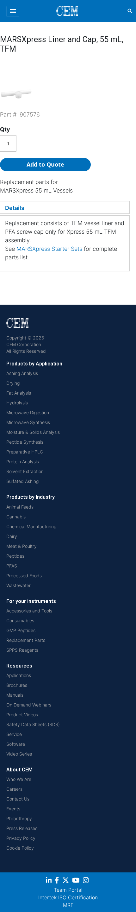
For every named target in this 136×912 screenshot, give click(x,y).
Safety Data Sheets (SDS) (33, 724)
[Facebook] (58, 881)
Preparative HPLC (24, 451)
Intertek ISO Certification (68, 897)
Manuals (14, 695)
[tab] (65, 207)
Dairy (11, 536)
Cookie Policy (20, 848)
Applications (18, 675)
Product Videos (22, 714)
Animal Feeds (20, 507)
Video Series (19, 754)
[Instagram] (86, 881)
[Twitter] (66, 881)
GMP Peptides (20, 630)
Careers (14, 789)
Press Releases (21, 828)
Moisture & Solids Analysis (33, 432)
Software (15, 744)
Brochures (16, 685)
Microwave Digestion (27, 412)
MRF (68, 905)
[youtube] (76, 881)
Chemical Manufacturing (31, 526)
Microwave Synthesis (28, 422)
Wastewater (18, 585)
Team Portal (68, 890)
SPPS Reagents (22, 650)
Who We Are (18, 779)
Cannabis (16, 516)
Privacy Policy (20, 838)
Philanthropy (19, 818)
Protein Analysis (22, 461)
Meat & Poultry (21, 546)
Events (13, 808)
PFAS (11, 565)
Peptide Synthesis (24, 442)
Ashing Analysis (22, 373)
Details (14, 208)
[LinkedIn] (49, 881)
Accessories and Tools (29, 610)
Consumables (20, 620)
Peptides (15, 556)
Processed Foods (24, 575)
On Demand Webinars (28, 704)
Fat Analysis (18, 393)
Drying (13, 383)
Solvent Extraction (25, 471)
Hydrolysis (17, 402)
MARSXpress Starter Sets (49, 248)
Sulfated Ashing (22, 481)
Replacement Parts (25, 640)
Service (14, 734)
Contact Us (17, 798)
